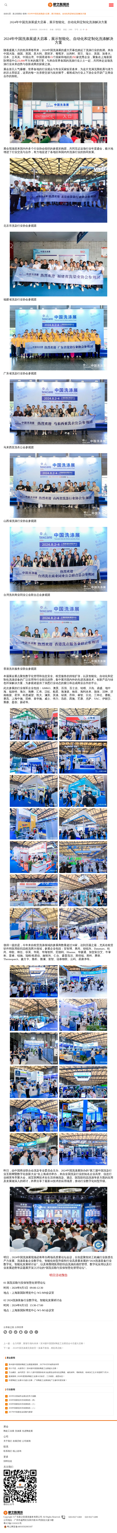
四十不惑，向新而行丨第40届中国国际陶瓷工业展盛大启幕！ (32, 1368)
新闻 (25, 14)
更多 (6, 1456)
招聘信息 (8, 1461)
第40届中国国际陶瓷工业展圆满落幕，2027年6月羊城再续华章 (32, 1364)
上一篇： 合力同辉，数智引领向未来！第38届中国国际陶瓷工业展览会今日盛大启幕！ (44, 1343)
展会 (6, 1426)
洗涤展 (18, 1431)
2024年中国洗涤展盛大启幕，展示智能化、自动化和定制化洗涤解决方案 (57, 14)
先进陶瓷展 (27, 1431)
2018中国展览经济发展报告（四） (21, 1400)
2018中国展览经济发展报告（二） (21, 1408)
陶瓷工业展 (9, 1431)
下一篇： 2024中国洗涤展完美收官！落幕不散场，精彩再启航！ (34, 1348)
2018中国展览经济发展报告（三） (21, 1404)
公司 (6, 1436)
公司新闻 (26, 1441)
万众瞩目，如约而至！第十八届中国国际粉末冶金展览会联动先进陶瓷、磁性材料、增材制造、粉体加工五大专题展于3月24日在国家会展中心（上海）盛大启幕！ (59, 1372)
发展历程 (17, 1441)
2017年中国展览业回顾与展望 (19, 1412)
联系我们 (8, 1451)
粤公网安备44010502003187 (19, 1527)
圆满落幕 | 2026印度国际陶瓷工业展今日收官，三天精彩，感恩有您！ (35, 1376)
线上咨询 (17, 1451)
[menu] (111, 4)
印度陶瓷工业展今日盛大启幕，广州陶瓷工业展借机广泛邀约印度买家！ (36, 1380)
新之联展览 (17, 14)
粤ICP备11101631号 (13, 1523)
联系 (6, 1446)
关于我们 (8, 1441)
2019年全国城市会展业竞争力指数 (21, 1396)
